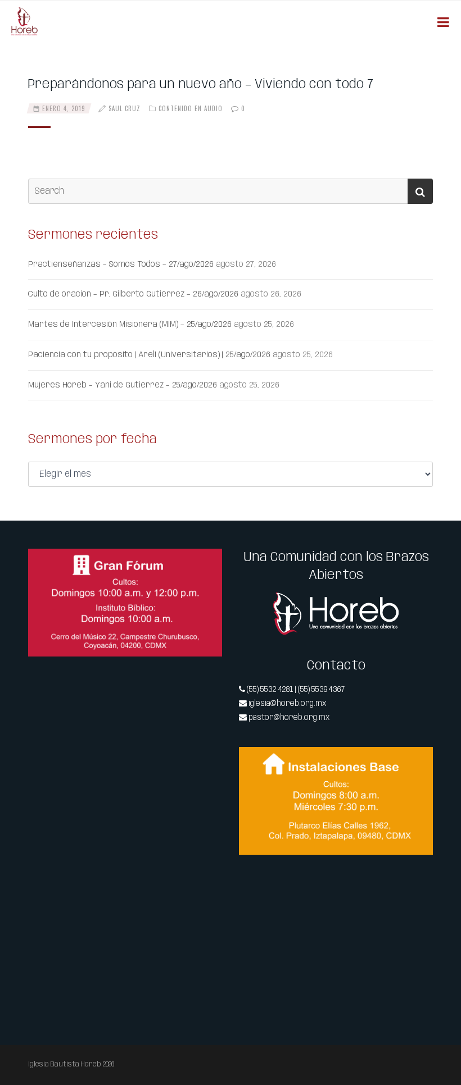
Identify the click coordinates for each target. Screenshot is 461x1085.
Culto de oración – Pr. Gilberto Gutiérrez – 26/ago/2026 (133, 294)
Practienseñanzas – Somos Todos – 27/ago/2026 (121, 264)
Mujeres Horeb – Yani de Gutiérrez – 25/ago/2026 (122, 385)
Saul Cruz (125, 108)
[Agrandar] (207, 563)
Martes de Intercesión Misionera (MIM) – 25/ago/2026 (130, 324)
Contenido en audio (191, 108)
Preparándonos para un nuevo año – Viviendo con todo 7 (200, 85)
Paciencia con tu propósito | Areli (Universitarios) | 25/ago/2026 (149, 354)
